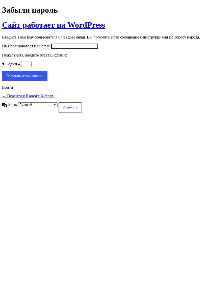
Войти (7, 87)
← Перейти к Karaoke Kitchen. (28, 96)
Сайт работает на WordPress (53, 24)
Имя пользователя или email (26, 46)
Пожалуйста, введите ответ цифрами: (34, 55)
